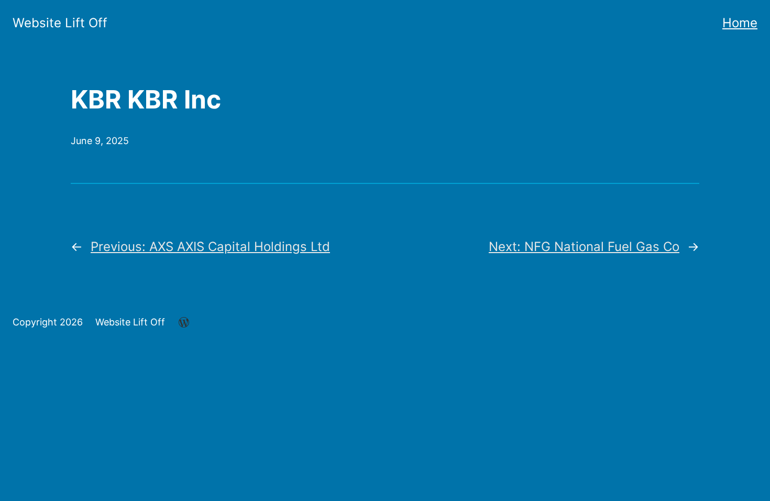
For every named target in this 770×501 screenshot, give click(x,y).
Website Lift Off (60, 22)
